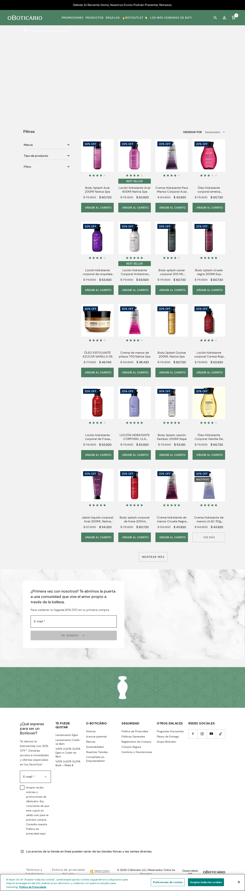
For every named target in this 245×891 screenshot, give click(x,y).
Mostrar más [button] (153, 557)
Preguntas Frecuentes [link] (170, 731)
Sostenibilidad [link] (95, 747)
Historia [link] (91, 731)
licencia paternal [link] (96, 736)
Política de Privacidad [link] (135, 731)
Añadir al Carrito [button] (98, 207)
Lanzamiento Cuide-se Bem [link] (68, 742)
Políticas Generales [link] (133, 736)
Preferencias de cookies (168, 882)
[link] (224, 17)
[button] (209, 537)
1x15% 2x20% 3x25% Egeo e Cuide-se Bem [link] (68, 752)
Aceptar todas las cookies (206, 882)
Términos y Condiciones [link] (34, 871)
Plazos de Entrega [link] (168, 736)
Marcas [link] (90, 741)
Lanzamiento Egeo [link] (67, 735)
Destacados (212, 132)
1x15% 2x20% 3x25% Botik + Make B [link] (68, 763)
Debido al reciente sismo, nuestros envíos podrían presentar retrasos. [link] (122, 5)
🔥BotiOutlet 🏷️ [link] (135, 17)
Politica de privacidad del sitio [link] (68, 871)
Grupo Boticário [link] (166, 741)
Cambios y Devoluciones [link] (137, 752)
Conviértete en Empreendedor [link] (95, 759)
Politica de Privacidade (32, 887)
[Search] (215, 17)
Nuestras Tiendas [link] (97, 752)
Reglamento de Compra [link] (136, 741)
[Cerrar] (239, 882)
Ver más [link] (209, 537)
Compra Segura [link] (131, 747)
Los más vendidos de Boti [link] (171, 17)
